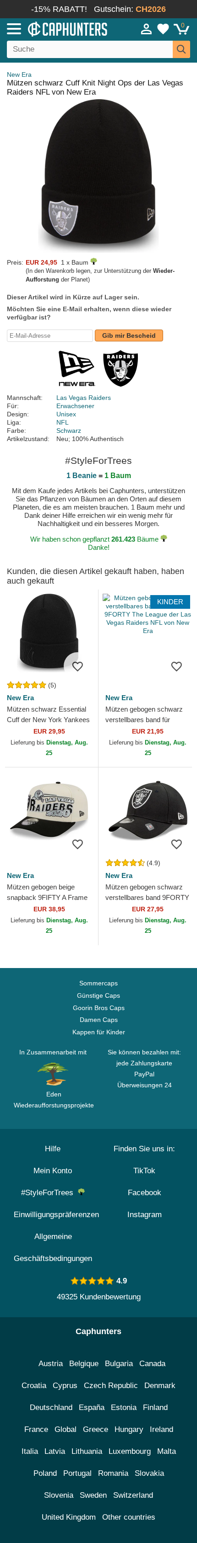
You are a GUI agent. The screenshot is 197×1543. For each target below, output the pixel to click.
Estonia (124, 1407)
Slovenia (58, 1495)
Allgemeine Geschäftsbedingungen (53, 1247)
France (36, 1429)
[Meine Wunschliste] (163, 29)
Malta (166, 1451)
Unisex (66, 414)
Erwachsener (75, 406)
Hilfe (52, 1148)
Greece (95, 1429)
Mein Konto (52, 1170)
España (91, 1407)
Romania (113, 1473)
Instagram (144, 1214)
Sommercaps (98, 983)
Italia (30, 1451)
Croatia (34, 1385)
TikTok (144, 1170)
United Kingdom (69, 1517)
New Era (19, 74)
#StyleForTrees (49, 1192)
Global (66, 1429)
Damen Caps (99, 1019)
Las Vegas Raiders (83, 397)
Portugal (77, 1473)
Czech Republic (111, 1385)
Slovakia (149, 1473)
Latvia (54, 1451)
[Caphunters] (57, 28)
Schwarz (68, 430)
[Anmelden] (146, 29)
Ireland (161, 1429)
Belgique (83, 1363)
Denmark (159, 1385)
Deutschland (51, 1407)
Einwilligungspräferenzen (56, 1214)
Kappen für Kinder (98, 1032)
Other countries (128, 1517)
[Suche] (181, 49)
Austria (50, 1363)
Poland (45, 1473)
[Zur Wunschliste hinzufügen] (77, 666)
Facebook (144, 1192)
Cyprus (65, 1385)
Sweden (93, 1495)
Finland (155, 1407)
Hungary (129, 1429)
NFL (62, 422)
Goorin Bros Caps (99, 1007)
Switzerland (133, 1495)
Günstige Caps (98, 995)
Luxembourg (130, 1451)
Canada (152, 1363)
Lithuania (86, 1451)
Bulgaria (119, 1363)
